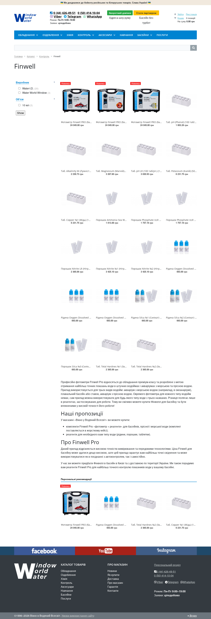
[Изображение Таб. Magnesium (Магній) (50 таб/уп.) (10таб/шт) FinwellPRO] (111, 149)
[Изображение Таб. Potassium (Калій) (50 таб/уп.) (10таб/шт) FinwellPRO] (181, 149)
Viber (58, 16)
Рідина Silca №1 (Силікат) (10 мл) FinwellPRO (156, 317)
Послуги (66, 598)
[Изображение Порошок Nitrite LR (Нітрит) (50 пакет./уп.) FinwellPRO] (76, 247)
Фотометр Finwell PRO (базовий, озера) (83, 122)
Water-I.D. (30, 88)
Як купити (113, 575)
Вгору (193, 616)
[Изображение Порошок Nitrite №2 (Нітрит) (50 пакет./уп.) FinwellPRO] (146, 247)
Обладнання (68, 571)
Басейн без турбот (146, 20)
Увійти (181, 14)
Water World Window (36, 93)
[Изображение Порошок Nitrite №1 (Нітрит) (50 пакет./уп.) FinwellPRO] (111, 247)
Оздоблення (68, 575)
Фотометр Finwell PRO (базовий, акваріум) (119, 122)
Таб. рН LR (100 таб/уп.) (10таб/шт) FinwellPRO (157, 171)
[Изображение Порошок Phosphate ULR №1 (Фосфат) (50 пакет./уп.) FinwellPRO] (146, 198)
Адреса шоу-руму (120, 18)
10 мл (27, 105)
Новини (112, 571)
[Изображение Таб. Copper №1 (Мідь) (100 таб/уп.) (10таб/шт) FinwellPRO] (76, 198)
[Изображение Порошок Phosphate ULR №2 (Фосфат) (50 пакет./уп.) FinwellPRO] (181, 198)
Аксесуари (67, 587)
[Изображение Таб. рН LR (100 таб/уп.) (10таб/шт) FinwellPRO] (146, 149)
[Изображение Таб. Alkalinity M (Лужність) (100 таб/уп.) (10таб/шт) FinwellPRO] (76, 149)
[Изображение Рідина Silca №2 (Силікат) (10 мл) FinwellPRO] (181, 296)
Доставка (113, 579)
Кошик (181, 18)
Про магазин (115, 583)
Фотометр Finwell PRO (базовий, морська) (154, 122)
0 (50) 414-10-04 (89, 13)
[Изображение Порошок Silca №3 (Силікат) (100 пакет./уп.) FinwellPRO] (76, 345)
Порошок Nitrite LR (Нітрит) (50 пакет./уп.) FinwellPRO (91, 268)
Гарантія (112, 587)
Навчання (67, 590)
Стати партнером (146, 12)
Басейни (66, 594)
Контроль (66, 583)
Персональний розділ (167, 565)
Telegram (74, 16)
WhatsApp (94, 16)
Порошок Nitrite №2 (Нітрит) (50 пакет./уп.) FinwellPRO (161, 268)
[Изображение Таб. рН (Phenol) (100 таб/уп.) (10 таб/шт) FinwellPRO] (181, 100)
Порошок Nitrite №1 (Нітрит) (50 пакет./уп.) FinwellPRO (126, 268)
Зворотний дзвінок (120, 12)
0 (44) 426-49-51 (64, 13)
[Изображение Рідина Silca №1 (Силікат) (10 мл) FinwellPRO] (146, 296)
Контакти (112, 590)
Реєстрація (191, 14)
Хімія (64, 579)
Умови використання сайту (77, 616)
